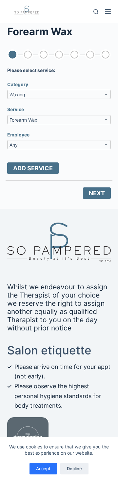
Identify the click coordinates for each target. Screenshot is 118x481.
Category (17, 84)
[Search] (95, 11)
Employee (18, 134)
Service (15, 109)
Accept (43, 468)
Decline (74, 468)
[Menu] (108, 11)
